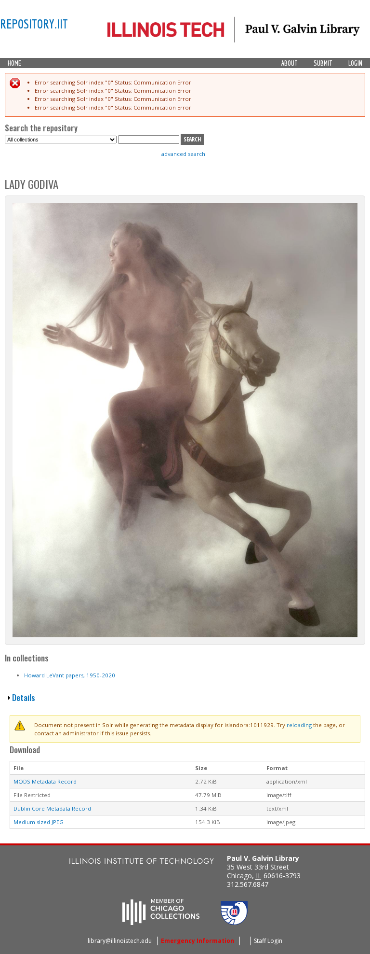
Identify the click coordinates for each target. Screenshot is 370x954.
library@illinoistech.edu (120, 941)
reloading (299, 725)
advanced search (183, 153)
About (289, 63)
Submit (323, 63)
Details (23, 697)
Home (14, 63)
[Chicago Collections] (160, 922)
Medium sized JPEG (38, 822)
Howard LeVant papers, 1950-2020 (69, 675)
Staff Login (268, 941)
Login (355, 63)
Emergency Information (197, 941)
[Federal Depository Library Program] (234, 922)
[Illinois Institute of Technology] (141, 862)
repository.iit (34, 23)
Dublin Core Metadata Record (52, 808)
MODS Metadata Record (45, 781)
